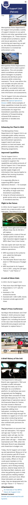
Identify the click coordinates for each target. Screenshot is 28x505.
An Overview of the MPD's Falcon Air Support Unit (13, 491)
